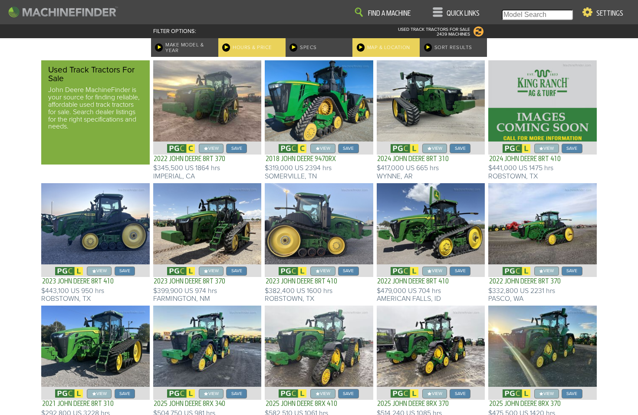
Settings (609, 13)
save (236, 148)
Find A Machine (389, 13)
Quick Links (463, 13)
